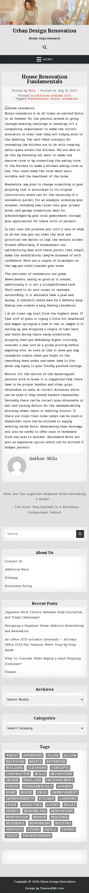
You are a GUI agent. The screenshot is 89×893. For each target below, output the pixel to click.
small (50, 829)
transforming (37, 835)
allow (70, 755)
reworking (39, 823)
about (12, 755)
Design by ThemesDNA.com (44, 888)
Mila (31, 90)
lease (11, 804)
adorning (32, 755)
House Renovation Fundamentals (44, 79)
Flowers (10, 672)
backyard (15, 761)
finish (12, 786)
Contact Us (13, 561)
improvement (65, 792)
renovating (62, 810)
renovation (69, 98)
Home (11, 792)
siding (33, 829)
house (55, 98)
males (70, 804)
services (14, 829)
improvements (20, 798)
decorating (61, 773)
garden (64, 786)
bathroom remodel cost (52, 95)
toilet (12, 835)
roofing (63, 823)
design (12, 780)
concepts (60, 767)
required (59, 817)
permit (12, 810)
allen (53, 755)
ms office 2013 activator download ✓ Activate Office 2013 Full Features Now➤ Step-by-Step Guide (40, 645)
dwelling (32, 780)
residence (15, 823)
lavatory (68, 798)
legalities (31, 804)
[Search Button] (44, 47)
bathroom (56, 761)
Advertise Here (17, 569)
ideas (42, 792)
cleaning (37, 767)
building (14, 767)
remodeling (35, 810)
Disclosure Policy (18, 586)
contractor (18, 773)
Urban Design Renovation (44, 31)
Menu (47, 59)
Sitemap (11, 577)
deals (40, 773)
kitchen (46, 798)
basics (35, 761)
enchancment (59, 780)
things (68, 829)
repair (39, 817)
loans (53, 804)
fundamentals (38, 98)
